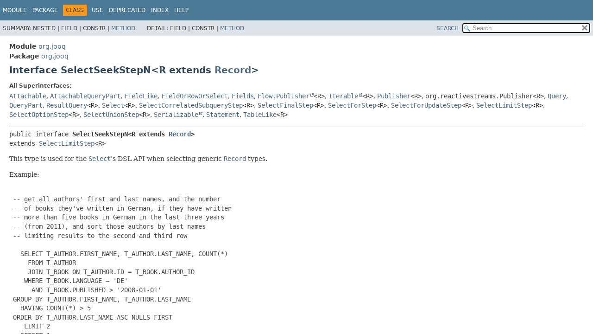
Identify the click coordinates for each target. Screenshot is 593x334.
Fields (243, 96)
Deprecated (127, 10)
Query (557, 96)
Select (113, 105)
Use (97, 10)
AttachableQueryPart (85, 96)
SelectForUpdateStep (426, 105)
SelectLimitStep (504, 105)
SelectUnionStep (111, 114)
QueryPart (26, 105)
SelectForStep (352, 105)
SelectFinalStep (285, 105)
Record (232, 70)
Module (15, 10)
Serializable (176, 114)
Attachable (27, 96)
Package (45, 10)
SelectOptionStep (39, 114)
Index (160, 10)
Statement (223, 114)
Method (123, 28)
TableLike (260, 114)
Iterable (343, 96)
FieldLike (141, 96)
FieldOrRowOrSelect (194, 96)
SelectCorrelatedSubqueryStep (191, 105)
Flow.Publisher (283, 96)
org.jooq (52, 46)
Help (181, 10)
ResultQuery (66, 105)
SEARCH (447, 28)
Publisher (393, 96)
